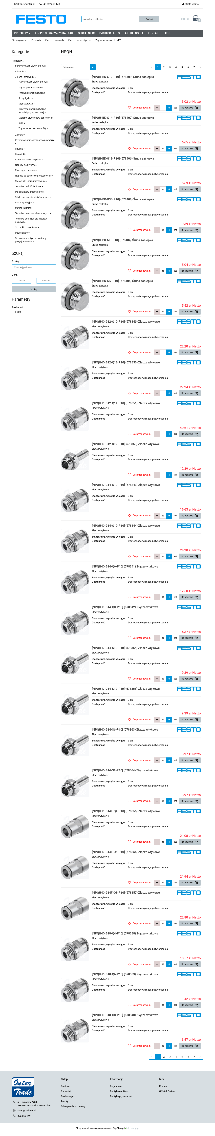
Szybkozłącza (25, 103)
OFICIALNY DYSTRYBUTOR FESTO (99, 33)
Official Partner (167, 1091)
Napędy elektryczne (25, 165)
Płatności (66, 1091)
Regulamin (116, 1086)
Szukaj (33, 289)
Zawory (19, 134)
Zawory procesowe (25, 170)
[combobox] (78, 67)
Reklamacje (67, 1096)
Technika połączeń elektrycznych (32, 213)
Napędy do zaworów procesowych (33, 175)
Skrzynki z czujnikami (26, 227)
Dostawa (65, 1086)
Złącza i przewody (24, 77)
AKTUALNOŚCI (134, 33)
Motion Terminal (23, 208)
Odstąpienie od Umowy (73, 1106)
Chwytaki (20, 154)
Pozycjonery (21, 232)
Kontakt (163, 1086)
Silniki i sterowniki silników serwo (32, 197)
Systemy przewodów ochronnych (35, 117)
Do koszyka (187, 107)
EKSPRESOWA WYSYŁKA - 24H (54, 33)
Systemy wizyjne (24, 202)
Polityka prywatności (121, 1096)
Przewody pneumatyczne (31, 93)
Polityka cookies (118, 1091)
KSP (167, 33)
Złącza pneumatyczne (30, 87)
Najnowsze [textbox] (68, 67)
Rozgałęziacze (26, 98)
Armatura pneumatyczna (28, 159)
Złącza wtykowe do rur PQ (32, 128)
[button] (64, 1079)
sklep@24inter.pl (26, 1110)
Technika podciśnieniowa (28, 186)
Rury (21, 123)
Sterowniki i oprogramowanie (30, 181)
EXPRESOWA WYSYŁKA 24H (33, 82)
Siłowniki (20, 71)
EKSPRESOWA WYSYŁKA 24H (30, 66)
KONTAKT (154, 33)
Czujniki (19, 148)
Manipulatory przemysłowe (29, 191)
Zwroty (64, 1101)
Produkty (17, 60)
